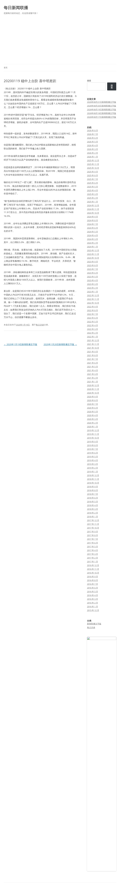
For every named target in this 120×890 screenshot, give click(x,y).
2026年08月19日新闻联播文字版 (101, 109)
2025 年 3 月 (92, 194)
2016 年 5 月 (92, 591)
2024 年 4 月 (92, 235)
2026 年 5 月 (92, 141)
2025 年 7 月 (92, 179)
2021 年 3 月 (92, 374)
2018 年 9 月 (92, 486)
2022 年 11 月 (93, 299)
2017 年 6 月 (92, 542)
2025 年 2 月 (92, 197)
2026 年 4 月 (92, 145)
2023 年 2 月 (92, 287)
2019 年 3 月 (92, 464)
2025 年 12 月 (93, 160)
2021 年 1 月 (92, 381)
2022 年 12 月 (93, 295)
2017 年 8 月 (92, 535)
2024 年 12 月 (93, 205)
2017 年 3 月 (92, 554)
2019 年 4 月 (92, 460)
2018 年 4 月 (92, 505)
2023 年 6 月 (92, 272)
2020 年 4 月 (92, 415)
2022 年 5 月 (92, 321)
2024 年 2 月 (92, 242)
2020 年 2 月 (92, 422)
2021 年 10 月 (93, 347)
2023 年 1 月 (92, 291)
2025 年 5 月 (92, 186)
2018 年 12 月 (93, 475)
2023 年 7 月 (92, 269)
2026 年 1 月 (92, 156)
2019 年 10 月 (93, 437)
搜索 (89, 80)
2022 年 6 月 (92, 317)
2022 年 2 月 (92, 332)
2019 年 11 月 (93, 434)
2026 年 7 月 (92, 134)
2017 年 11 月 (93, 524)
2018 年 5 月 (92, 501)
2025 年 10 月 (93, 168)
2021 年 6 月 (92, 362)
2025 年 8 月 (92, 175)
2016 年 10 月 (93, 572)
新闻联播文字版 (94, 623)
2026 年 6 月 (92, 138)
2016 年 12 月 (93, 565)
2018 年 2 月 (92, 512)
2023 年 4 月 (92, 280)
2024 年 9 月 (92, 216)
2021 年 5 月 (92, 366)
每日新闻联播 (16, 7)
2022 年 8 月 (92, 310)
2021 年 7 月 (92, 359)
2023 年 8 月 (92, 265)
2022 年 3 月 (92, 329)
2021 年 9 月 (92, 351)
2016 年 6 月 (92, 587)
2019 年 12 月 (93, 430)
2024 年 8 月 (92, 220)
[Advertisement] (60, 40)
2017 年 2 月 (92, 557)
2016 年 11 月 (93, 569)
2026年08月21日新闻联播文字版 (101, 102)
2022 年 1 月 (92, 336)
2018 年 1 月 (92, 516)
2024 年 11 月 (93, 209)
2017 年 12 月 (93, 520)
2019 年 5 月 (92, 456)
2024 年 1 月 (92, 246)
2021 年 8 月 (92, 355)
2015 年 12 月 (93, 610)
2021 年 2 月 (92, 377)
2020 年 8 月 (92, 400)
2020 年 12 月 (93, 385)
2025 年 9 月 (92, 171)
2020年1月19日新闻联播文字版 (20, 344)
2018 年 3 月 (92, 509)
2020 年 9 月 (92, 396)
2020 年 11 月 (93, 389)
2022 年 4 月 (92, 325)
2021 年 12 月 (93, 340)
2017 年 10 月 (93, 527)
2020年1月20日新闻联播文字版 (60, 344)
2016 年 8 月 (92, 580)
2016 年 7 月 (92, 584)
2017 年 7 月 (92, 539)
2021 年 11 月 (93, 344)
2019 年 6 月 (92, 452)
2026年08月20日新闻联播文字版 (101, 105)
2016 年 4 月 (92, 595)
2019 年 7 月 (92, 449)
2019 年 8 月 (92, 445)
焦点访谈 (40, 324)
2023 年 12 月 (93, 250)
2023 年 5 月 (92, 276)
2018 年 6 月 (92, 497)
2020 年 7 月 (92, 404)
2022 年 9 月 (92, 306)
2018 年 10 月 (93, 482)
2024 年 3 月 (92, 239)
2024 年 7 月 (92, 224)
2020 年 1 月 (92, 426)
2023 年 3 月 (92, 284)
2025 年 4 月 (92, 190)
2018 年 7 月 (92, 494)
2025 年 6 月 (92, 182)
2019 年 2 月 (92, 467)
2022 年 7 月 (92, 314)
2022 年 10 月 (93, 302)
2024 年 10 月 (93, 212)
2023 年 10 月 (93, 257)
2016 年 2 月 (92, 602)
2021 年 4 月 (92, 370)
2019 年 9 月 (92, 441)
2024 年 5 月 (92, 231)
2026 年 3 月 (92, 149)
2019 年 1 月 (92, 471)
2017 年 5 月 (92, 546)
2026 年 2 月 (92, 153)
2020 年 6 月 (92, 407)
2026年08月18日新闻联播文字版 (101, 113)
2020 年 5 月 (92, 411)
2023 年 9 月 (92, 261)
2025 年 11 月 (93, 164)
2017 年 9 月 (92, 531)
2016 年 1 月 (92, 606)
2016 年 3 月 (92, 599)
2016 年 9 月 (92, 576)
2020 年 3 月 (92, 419)
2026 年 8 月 (92, 130)
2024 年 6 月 (92, 227)
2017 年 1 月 (92, 561)
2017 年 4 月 (92, 550)
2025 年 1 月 (92, 201)
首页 (6, 67)
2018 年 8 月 (92, 490)
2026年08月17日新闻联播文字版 (101, 117)
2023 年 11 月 (93, 254)
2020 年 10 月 (93, 392)
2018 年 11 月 (93, 479)
